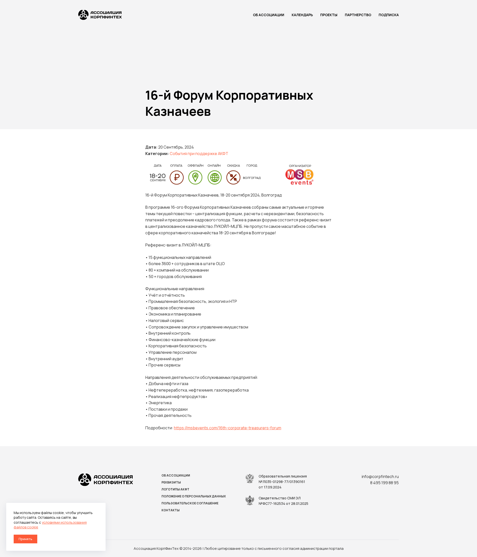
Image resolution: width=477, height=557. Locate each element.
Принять (25, 539)
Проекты (328, 14)
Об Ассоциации (268, 14)
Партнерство (358, 14)
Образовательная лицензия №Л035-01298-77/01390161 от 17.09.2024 (283, 482)
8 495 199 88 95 (384, 482)
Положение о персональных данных (193, 496)
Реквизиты (171, 482)
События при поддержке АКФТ (199, 153)
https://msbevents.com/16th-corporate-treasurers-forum (227, 428)
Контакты (170, 510)
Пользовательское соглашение (189, 503)
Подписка (389, 14)
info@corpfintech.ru (380, 476)
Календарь (302, 14)
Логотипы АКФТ (175, 489)
